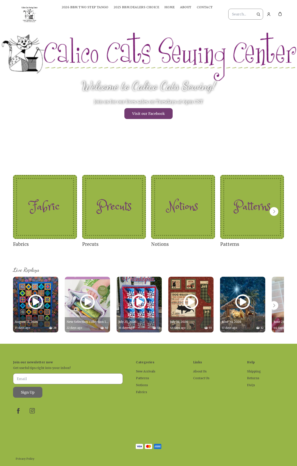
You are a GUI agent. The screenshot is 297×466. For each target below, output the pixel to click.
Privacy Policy (25, 458)
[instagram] (32, 411)
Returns (253, 378)
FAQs (251, 385)
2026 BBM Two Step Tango (85, 7)
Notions (142, 385)
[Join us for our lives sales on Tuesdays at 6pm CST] (148, 99)
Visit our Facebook (148, 113)
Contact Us (201, 378)
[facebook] (18, 411)
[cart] (280, 14)
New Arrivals (145, 371)
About (186, 7)
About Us (200, 371)
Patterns (142, 378)
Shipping (254, 371)
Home (169, 7)
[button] (274, 211)
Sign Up (28, 392)
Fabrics (141, 392)
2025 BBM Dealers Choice (136, 7)
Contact (205, 7)
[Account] (269, 14)
